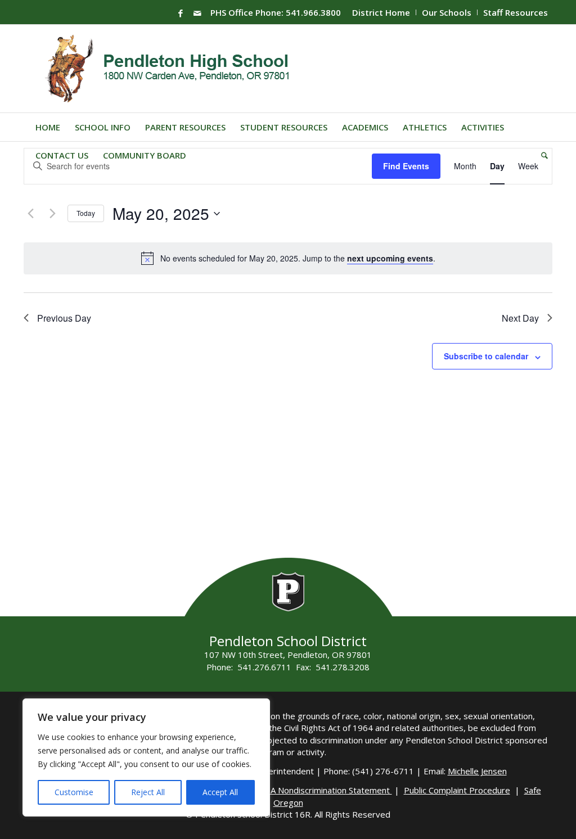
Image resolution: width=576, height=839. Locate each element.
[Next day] (52, 213)
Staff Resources (515, 12)
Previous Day (64, 318)
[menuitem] (381, 12)
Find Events (406, 166)
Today (85, 213)
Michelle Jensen (477, 771)
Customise (74, 792)
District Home (381, 12)
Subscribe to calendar (486, 356)
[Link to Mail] (197, 12)
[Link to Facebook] (180, 12)
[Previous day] (30, 213)
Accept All (220, 792)
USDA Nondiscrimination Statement (323, 790)
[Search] (541, 155)
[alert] (297, 258)
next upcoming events (390, 258)
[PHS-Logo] (175, 68)
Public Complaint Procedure (457, 790)
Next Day (520, 318)
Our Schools (446, 12)
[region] (146, 757)
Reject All (148, 792)
